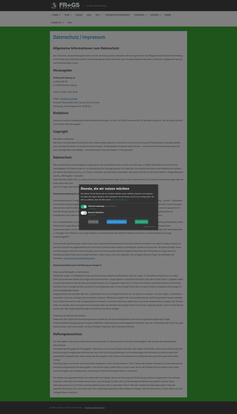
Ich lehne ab (93, 222)
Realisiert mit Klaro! (149, 226)
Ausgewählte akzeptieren (116, 222)
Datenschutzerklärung (119, 200)
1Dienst (92, 209)
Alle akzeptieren (142, 222)
